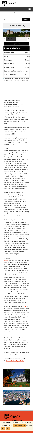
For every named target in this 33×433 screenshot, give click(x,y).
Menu (16, 13)
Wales (24, 306)
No (7, 428)
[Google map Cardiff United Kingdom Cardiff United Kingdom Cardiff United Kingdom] (16, 88)
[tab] (11, 39)
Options (25, 19)
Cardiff (6, 260)
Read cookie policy (19, 425)
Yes (3, 428)
